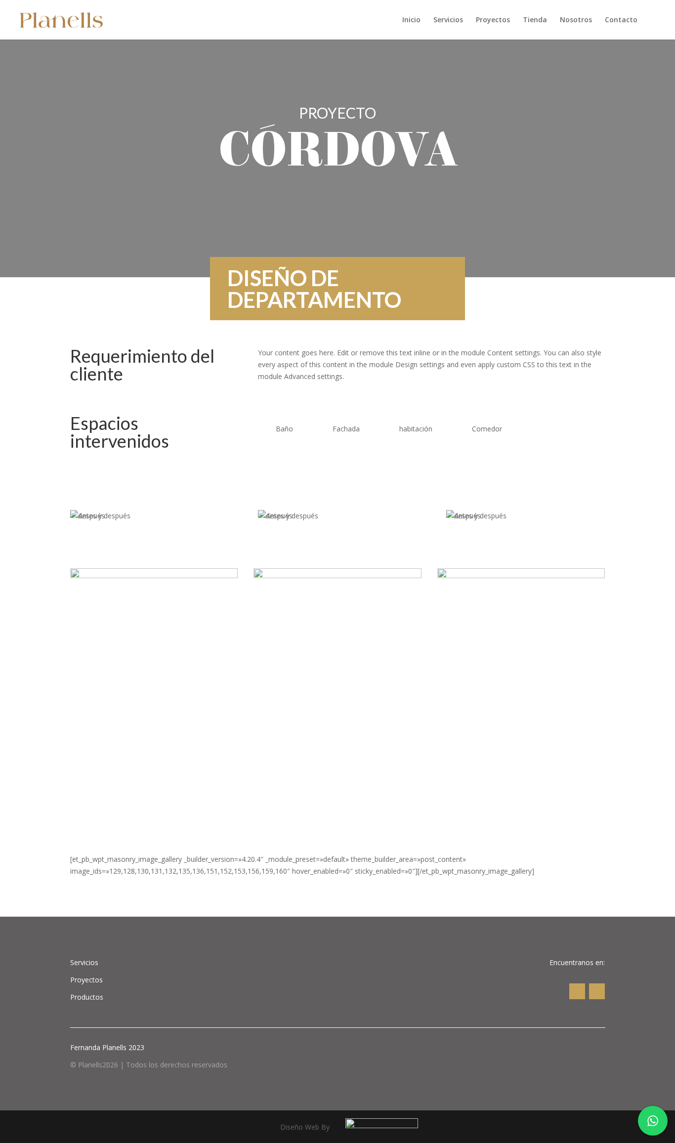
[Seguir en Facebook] (597, 991)
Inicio (411, 20)
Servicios (448, 20)
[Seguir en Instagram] (577, 991)
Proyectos (493, 20)
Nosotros (576, 20)
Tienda (535, 20)
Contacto (621, 20)
